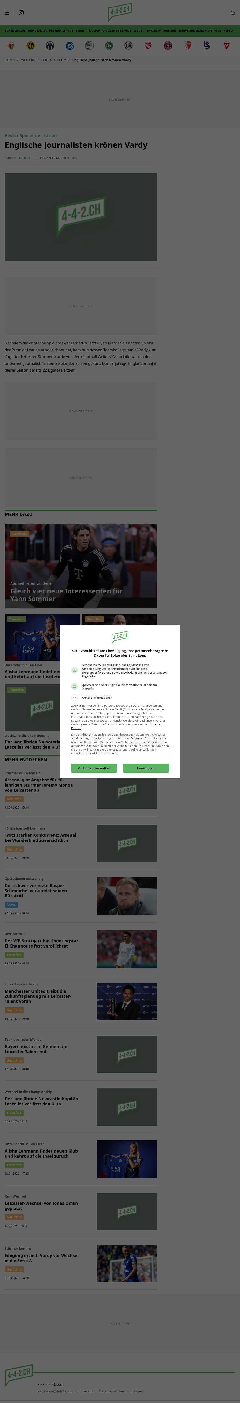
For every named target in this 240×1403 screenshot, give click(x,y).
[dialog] (120, 701)
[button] (120, 697)
